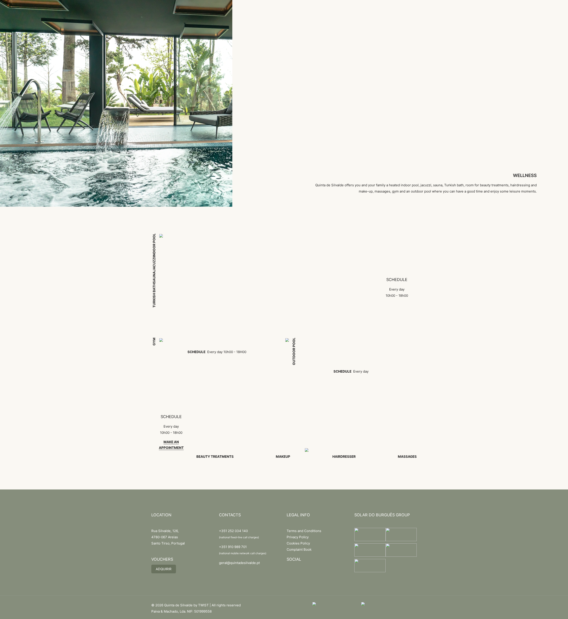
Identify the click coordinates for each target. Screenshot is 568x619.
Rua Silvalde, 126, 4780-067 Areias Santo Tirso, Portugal (168, 537)
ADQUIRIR (164, 569)
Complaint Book (299, 549)
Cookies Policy (298, 543)
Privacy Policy (298, 537)
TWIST (203, 605)
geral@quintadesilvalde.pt (239, 563)
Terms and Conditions (304, 531)
